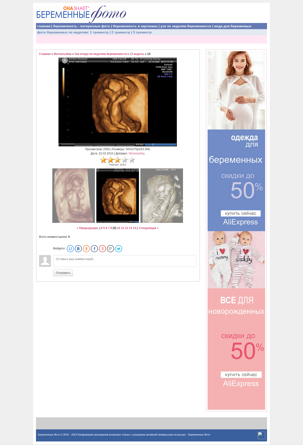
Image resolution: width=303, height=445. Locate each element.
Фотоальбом (62, 54)
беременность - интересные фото (81, 26)
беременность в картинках (135, 26)
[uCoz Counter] (261, 438)
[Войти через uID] (70, 248)
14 (134, 228)
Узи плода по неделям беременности (101, 54)
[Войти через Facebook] (94, 248)
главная (43, 26)
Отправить (63, 272)
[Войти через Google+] (110, 248)
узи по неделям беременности (185, 26)
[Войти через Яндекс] (102, 248)
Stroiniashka (137, 153)
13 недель (137, 54)
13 (130, 228)
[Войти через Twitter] (118, 248)
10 (118, 228)
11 (122, 228)
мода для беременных (232, 26)
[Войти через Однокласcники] (86, 248)
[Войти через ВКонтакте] (78, 248)
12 (126, 228)
